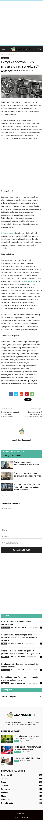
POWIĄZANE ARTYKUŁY (14, 451)
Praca (16, 741)
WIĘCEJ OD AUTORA (12, 455)
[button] (40, 49)
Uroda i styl (5, 656)
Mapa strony (21, 813)
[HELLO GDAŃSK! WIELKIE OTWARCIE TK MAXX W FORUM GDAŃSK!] (7, 750)
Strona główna (5, 54)
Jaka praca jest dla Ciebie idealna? (27, 758)
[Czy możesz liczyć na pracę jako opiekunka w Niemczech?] (7, 739)
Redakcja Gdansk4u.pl (13, 70)
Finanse (4, 792)
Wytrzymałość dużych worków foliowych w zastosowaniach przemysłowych (27, 487)
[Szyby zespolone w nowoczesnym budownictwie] (7, 465)
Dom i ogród (5, 58)
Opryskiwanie (7, 803)
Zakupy (4, 643)
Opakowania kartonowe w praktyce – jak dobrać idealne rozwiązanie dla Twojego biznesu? (19, 637)
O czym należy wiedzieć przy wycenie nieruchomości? (10, 414)
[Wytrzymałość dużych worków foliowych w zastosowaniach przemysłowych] (7, 487)
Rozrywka (18, 752)
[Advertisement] (21, 23)
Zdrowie (4, 786)
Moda (3, 796)
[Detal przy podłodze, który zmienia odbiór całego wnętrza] (7, 476)
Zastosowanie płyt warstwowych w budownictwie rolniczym (33, 414)
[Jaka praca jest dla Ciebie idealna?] (7, 761)
